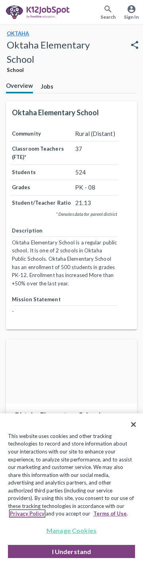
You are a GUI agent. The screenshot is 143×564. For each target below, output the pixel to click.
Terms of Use (110, 513)
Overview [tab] (19, 85)
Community (26, 133)
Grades (21, 187)
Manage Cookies (71, 530)
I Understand (71, 551)
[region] (71, 488)
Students (24, 172)
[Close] (133, 424)
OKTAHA (18, 33)
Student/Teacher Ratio (41, 203)
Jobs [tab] (47, 86)
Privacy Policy (27, 513)
